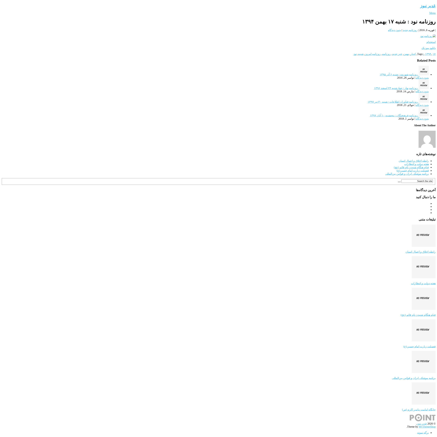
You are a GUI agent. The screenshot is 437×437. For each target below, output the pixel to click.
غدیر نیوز (428, 6)
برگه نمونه (423, 432)
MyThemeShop (427, 426)
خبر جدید (397, 54)
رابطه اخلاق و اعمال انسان (414, 160)
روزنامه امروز (373, 54)
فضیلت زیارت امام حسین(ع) (413, 170)
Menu (432, 13)
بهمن (406, 54)
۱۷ (434, 54)
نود (355, 54)
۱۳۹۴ (428, 54)
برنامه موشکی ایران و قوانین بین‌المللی (407, 173)
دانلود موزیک (429, 48)
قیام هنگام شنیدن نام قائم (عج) (411, 167)
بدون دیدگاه (394, 30)
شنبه (361, 54)
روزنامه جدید (410, 30)
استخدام (431, 42)
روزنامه (386, 54)
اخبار (413, 54)
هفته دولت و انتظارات (416, 164)
